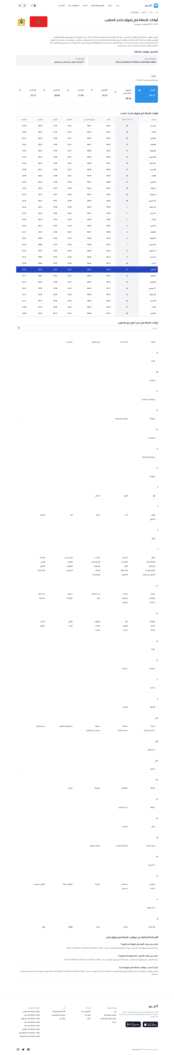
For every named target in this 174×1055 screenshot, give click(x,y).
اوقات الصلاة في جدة (32, 1025)
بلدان (110, 5)
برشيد (152, 594)
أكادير (42, 515)
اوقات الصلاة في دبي (32, 1022)
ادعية (85, 5)
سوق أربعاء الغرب (66, 726)
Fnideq (152, 419)
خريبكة (152, 668)
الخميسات (68, 557)
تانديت (42, 621)
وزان (43, 927)
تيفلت (97, 630)
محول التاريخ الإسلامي (108, 1018)
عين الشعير (123, 807)
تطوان (42, 626)
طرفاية (97, 788)
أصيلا (98, 515)
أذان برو (148, 5)
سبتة (153, 726)
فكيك (125, 826)
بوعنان (152, 602)
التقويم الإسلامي (97, 5)
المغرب (144, 12)
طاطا (153, 788)
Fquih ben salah (121, 419)
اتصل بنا (61, 5)
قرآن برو (62, 1018)
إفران (153, 538)
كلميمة (151, 865)
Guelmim (151, 438)
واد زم (125, 927)
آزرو (154, 495)
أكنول (152, 519)
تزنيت (70, 626)
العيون (42, 566)
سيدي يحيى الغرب (93, 730)
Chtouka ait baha (148, 399)
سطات (125, 726)
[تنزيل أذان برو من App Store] (150, 1024)
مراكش (152, 884)
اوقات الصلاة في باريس (31, 1011)
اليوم (153, 76)
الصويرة (97, 566)
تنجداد (152, 630)
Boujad (152, 380)
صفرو (153, 769)
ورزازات (70, 927)
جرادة (153, 649)
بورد (98, 598)
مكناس (124, 884)
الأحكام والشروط (59, 1011)
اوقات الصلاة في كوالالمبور (29, 1033)
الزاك (126, 566)
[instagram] (18, 1049)
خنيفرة (125, 668)
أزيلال (153, 515)
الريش (42, 562)
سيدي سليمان (149, 730)
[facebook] (28, 1049)
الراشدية (124, 562)
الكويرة (70, 570)
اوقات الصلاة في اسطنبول (30, 1036)
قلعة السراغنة (122, 845)
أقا (71, 515)
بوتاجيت (151, 598)
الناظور (125, 574)
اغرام (153, 557)
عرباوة (152, 807)
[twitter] (23, 1049)
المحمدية (41, 570)
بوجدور (125, 598)
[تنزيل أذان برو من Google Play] (133, 1024)
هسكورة (151, 907)
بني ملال (41, 594)
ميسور (125, 888)
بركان (125, 594)
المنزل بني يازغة (149, 574)
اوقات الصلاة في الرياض (31, 1029)
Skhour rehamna (148, 457)
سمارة (97, 726)
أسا (126, 515)
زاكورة (152, 707)
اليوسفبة (96, 574)
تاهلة (153, 626)
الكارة (97, 570)
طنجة (70, 788)
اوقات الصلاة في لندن (31, 1015)
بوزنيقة (70, 598)
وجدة (98, 927)
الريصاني (152, 566)
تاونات (97, 626)
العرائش (69, 566)
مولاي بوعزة (68, 884)
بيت (117, 5)
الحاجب (97, 557)
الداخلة (42, 557)
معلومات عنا (73, 5)
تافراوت (97, 621)
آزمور (126, 495)
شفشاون (151, 749)
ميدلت (152, 888)
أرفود (153, 342)
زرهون (125, 707)
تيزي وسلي (95, 342)
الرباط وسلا (95, 562)
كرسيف (69, 342)
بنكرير (70, 594)
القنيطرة (124, 570)
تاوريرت (125, 626)
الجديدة (125, 557)
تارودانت (152, 621)
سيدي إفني (40, 726)
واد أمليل (151, 927)
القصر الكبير (150, 570)
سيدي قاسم (123, 730)
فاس (153, 826)
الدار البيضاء (150, 562)
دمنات (152, 687)
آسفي (97, 495)
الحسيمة (124, 342)
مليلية (97, 884)
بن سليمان (95, 594)
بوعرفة (42, 598)
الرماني (70, 562)
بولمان (125, 602)
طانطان (124, 788)
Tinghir (152, 476)
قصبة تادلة (150, 845)
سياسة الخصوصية (58, 1015)
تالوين (70, 621)
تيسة (125, 630)
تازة (126, 621)
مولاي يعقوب (39, 884)
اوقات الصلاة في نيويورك (30, 1018)
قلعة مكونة (95, 845)
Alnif (153, 361)
